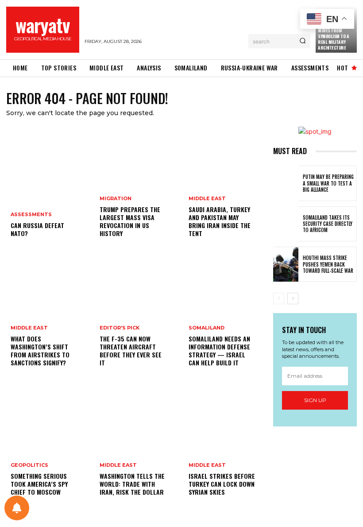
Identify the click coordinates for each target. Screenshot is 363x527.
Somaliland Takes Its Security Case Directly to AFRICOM (327, 224)
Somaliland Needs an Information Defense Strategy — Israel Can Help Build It (219, 351)
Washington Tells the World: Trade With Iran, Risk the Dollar (132, 483)
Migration (115, 198)
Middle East (29, 328)
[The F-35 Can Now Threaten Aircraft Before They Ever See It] (137, 318)
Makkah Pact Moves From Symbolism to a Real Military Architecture (333, 36)
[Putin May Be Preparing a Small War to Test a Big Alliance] (285, 183)
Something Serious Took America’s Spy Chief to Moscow (39, 483)
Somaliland (206, 328)
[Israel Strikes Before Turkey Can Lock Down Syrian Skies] (226, 447)
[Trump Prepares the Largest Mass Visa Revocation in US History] (137, 189)
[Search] (302, 41)
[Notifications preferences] (16, 508)
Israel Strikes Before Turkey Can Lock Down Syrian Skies (222, 483)
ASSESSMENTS (31, 214)
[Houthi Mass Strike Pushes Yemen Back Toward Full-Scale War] (285, 264)
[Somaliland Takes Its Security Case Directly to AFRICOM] (285, 223)
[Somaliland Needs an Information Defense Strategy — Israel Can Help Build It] (226, 318)
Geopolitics (29, 465)
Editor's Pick (119, 328)
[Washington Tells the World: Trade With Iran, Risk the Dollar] (137, 447)
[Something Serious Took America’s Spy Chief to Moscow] (48, 447)
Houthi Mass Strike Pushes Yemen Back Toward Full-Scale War (328, 264)
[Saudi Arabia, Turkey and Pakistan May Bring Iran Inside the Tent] (226, 189)
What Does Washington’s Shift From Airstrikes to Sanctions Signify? (40, 351)
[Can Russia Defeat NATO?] (48, 189)
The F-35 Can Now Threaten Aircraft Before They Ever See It (131, 351)
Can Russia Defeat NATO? (37, 229)
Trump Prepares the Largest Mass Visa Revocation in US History (130, 221)
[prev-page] (278, 298)
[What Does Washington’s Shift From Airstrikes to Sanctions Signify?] (48, 318)
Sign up (315, 400)
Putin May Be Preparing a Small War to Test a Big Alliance (328, 183)
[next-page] (292, 298)
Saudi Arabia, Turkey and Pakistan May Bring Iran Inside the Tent (220, 221)
